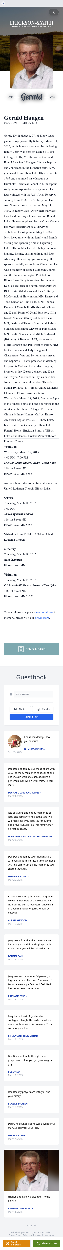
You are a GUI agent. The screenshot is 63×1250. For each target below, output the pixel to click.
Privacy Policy (22, 1235)
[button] (31, 1170)
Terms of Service (41, 1235)
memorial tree (44, 612)
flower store (42, 618)
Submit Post (31, 716)
